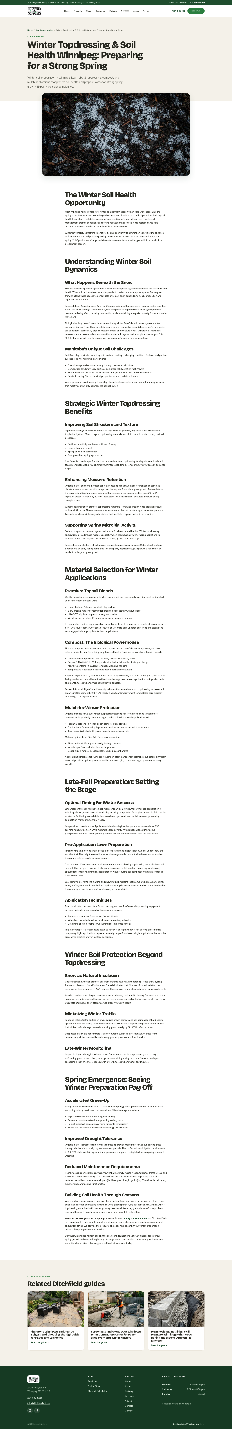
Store (88, 11)
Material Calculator (97, 1391)
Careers (129, 1405)
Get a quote (178, 10)
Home (67, 11)
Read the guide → (40, 1342)
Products (78, 11)
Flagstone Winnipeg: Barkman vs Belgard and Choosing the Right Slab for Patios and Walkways (55, 1334)
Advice (146, 11)
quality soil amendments (136, 1218)
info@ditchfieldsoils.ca (178, 2)
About (136, 11)
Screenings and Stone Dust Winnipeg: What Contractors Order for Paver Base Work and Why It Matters (116, 1334)
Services (125, 11)
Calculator (100, 11)
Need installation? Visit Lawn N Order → (189, 1424)
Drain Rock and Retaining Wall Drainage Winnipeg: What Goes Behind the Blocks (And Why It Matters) (171, 1336)
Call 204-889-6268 (197, 2)
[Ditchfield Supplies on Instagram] (30, 1410)
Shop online (196, 11)
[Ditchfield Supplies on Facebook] (37, 1410)
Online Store (94, 1386)
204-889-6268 (34, 1397)
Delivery (113, 11)
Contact (129, 1410)
